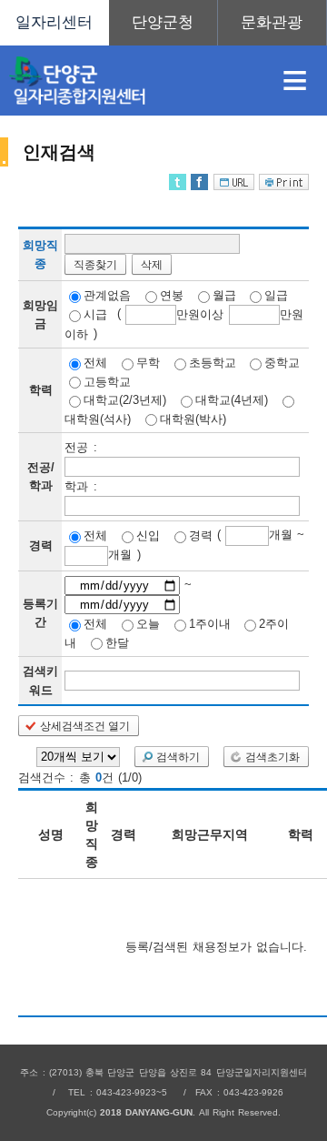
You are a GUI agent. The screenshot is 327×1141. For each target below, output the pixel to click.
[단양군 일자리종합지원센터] (131, 80)
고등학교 (107, 381)
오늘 (148, 624)
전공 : (80, 447)
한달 (117, 642)
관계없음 (107, 295)
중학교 (282, 362)
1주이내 (210, 624)
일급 (276, 295)
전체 (95, 362)
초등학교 (212, 362)
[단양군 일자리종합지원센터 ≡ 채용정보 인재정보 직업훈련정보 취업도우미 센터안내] (163, 22)
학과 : (80, 486)
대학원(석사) (97, 418)
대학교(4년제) (231, 400)
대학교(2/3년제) (125, 400)
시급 (95, 314)
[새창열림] (163, 22)
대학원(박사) (193, 418)
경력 (201, 535)
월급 (224, 295)
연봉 (171, 295)
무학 (148, 362)
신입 (148, 535)
